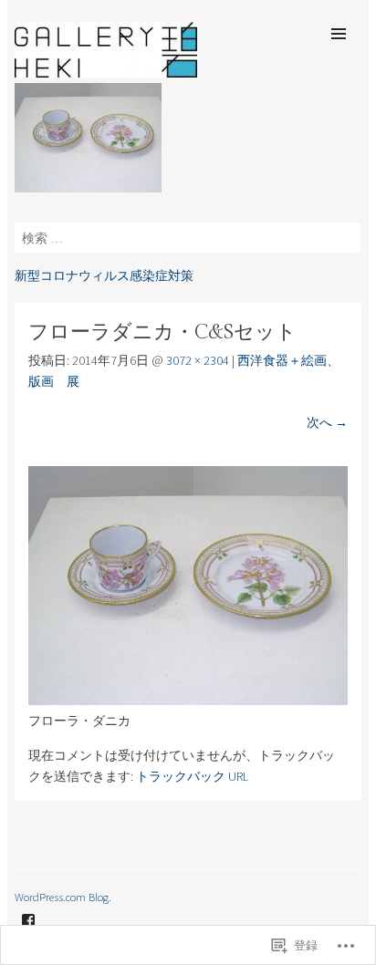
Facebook (28, 934)
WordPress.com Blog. (63, 896)
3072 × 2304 (197, 360)
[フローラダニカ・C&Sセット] (187, 700)
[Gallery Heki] (106, 72)
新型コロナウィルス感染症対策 (104, 275)
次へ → (327, 422)
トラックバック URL (192, 776)
